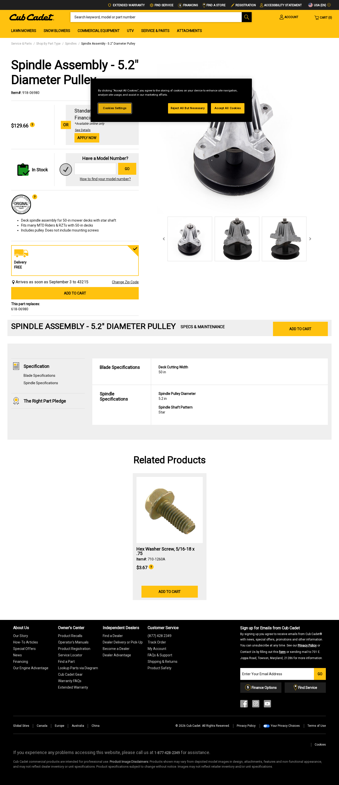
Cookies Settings (115, 108)
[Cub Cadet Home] (31, 17)
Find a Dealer (113, 636)
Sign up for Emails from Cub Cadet (281, 643)
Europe (59, 725)
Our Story (20, 636)
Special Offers (24, 649)
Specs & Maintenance (203, 326)
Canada (42, 725)
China (96, 725)
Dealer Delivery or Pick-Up (123, 642)
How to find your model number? (105, 179)
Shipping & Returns (162, 662)
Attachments (189, 31)
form (282, 652)
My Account (157, 649)
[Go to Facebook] (244, 704)
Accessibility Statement (283, 5)
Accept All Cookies (227, 108)
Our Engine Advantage (30, 668)
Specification (36, 366)
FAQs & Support (160, 655)
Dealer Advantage (117, 655)
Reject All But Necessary (188, 108)
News (17, 655)
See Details (83, 130)
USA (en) (319, 5)
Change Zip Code (125, 282)
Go (127, 169)
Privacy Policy (307, 645)
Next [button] (310, 239)
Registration (246, 5)
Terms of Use (316, 725)
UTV (130, 31)
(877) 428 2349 (159, 636)
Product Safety (159, 668)
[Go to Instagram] (255, 704)
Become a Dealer (116, 649)
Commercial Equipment (99, 31)
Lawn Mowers (23, 31)
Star (176, 409)
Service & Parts (155, 31)
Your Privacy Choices (285, 725)
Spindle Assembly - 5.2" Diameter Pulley (108, 43)
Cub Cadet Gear (70, 674)
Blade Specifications (39, 376)
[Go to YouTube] (267, 704)
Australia (78, 725)
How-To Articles (25, 642)
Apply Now (86, 138)
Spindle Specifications (41, 383)
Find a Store (216, 5)
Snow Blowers (57, 31)
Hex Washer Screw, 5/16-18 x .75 (165, 551)
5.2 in (177, 396)
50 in (173, 369)
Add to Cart (75, 293)
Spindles (71, 43)
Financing (190, 5)
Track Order (157, 642)
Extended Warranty (128, 5)
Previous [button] (163, 239)
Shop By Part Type (48, 43)
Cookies (320, 744)
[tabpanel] (235, 136)
